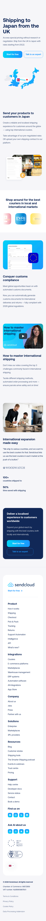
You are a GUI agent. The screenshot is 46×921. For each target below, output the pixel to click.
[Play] (23, 336)
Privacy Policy (8, 901)
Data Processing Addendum (14, 911)
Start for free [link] (14, 591)
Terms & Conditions (10, 896)
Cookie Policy (8, 906)
